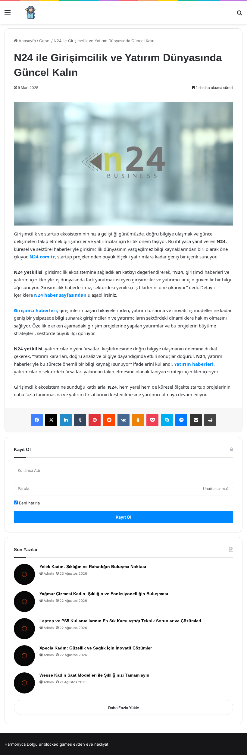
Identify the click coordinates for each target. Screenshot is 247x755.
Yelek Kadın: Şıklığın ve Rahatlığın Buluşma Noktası (92, 566)
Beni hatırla (29, 503)
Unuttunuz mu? (216, 488)
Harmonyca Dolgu (21, 744)
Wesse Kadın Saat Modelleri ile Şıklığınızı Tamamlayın (94, 675)
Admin (49, 573)
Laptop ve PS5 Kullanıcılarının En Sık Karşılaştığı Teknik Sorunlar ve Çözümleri (120, 620)
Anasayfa (26, 40)
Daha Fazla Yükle (123, 707)
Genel (44, 40)
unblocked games (55, 744)
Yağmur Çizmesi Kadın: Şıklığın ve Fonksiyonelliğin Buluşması (103, 593)
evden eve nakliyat (90, 744)
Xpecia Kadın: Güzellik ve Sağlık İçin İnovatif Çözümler (95, 648)
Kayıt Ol (123, 517)
